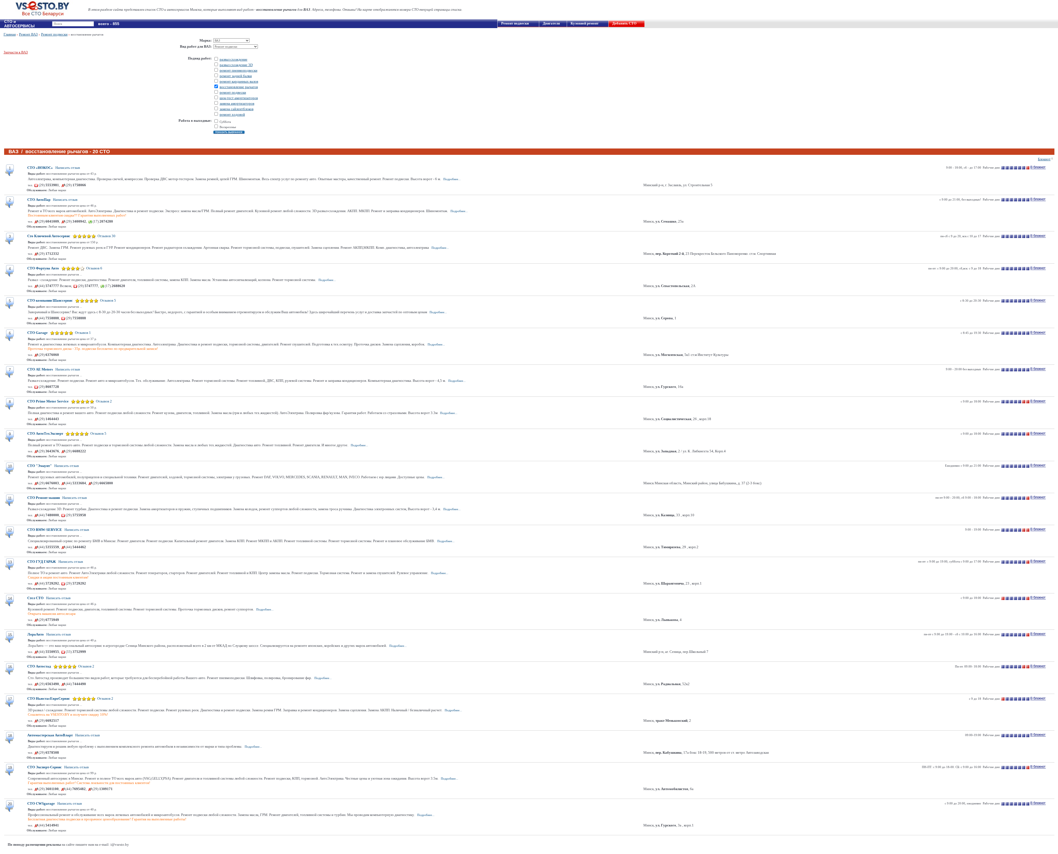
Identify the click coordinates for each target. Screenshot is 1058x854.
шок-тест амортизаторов (239, 98)
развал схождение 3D (236, 65)
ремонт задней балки (236, 76)
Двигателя (551, 23)
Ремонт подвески (515, 23)
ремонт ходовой (232, 114)
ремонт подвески (233, 92)
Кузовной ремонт (584, 23)
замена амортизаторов (237, 103)
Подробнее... (452, 179)
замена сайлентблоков (236, 109)
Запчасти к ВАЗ (16, 52)
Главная (10, 34)
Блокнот (1044, 159)
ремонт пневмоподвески (238, 70)
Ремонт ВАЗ (28, 34)
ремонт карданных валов (239, 81)
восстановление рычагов (239, 87)
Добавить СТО (624, 23)
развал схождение (233, 59)
